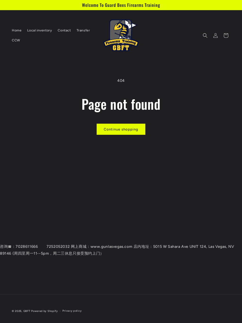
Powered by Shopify (44, 311)
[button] (205, 35)
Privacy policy (72, 310)
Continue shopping (121, 129)
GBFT (26, 311)
